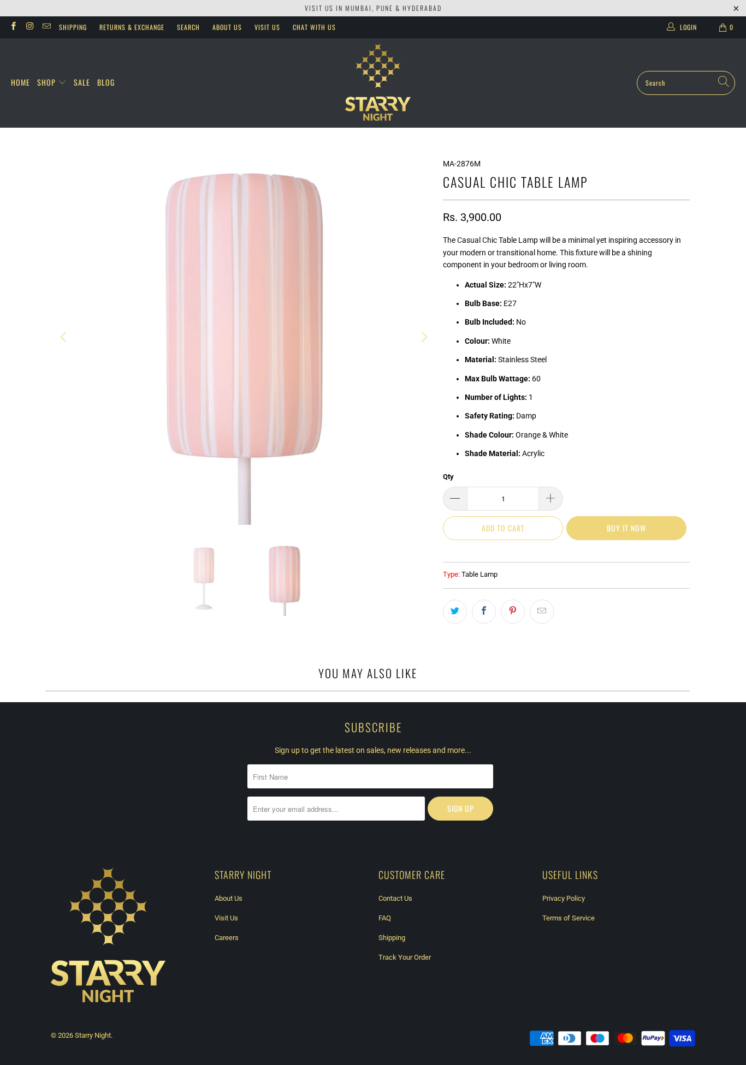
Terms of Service (568, 918)
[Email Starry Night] (46, 27)
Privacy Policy (563, 898)
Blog (106, 82)
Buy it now (626, 528)
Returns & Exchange (131, 27)
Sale (82, 82)
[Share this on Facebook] (484, 612)
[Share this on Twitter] (455, 612)
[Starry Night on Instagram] (29, 27)
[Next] (424, 337)
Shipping (73, 27)
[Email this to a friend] (542, 612)
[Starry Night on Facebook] (12, 27)
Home (20, 82)
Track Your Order (404, 957)
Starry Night (93, 1035)
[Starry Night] (378, 83)
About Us (227, 27)
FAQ (384, 918)
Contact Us (395, 898)
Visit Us (267, 27)
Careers (227, 938)
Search (188, 27)
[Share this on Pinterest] (513, 612)
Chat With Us (314, 27)
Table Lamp (479, 574)
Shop (47, 82)
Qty (448, 476)
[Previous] (64, 337)
